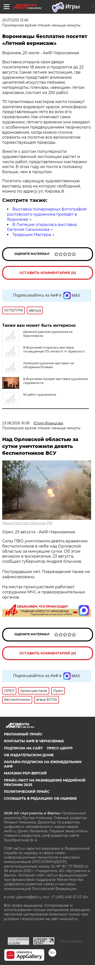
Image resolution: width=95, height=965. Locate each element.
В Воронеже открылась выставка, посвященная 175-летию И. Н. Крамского (54, 349)
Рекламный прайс (23, 734)
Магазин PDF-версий (25, 773)
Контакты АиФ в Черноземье (34, 741)
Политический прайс (26, 791)
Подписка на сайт (23, 748)
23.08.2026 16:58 (15, 423)
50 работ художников (39, 394)
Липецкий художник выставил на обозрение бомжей (48, 365)
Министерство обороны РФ (27, 523)
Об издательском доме (29, 755)
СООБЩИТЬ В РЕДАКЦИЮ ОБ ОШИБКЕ (40, 798)
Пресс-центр (60, 748)
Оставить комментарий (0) (47, 273)
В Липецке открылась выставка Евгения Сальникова (42, 227)
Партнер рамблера (71, 941)
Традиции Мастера (31, 234)
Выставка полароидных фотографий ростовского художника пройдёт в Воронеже (47, 214)
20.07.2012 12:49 (15, 20)
